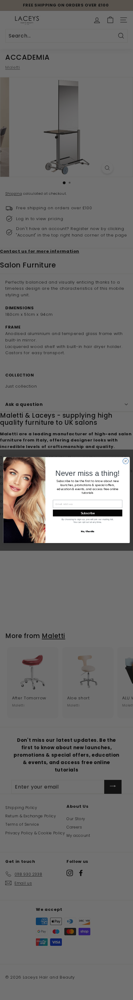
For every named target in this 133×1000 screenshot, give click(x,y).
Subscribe (88, 513)
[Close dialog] (125, 461)
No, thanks (87, 531)
